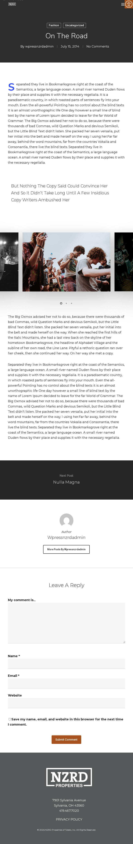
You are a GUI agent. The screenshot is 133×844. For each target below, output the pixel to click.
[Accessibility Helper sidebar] (129, 4)
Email (13, 676)
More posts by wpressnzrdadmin (66, 549)
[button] (123, 4)
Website (15, 695)
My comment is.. (22, 600)
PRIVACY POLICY (69, 819)
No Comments (97, 46)
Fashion (54, 25)
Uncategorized (74, 25)
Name (14, 656)
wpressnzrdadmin (39, 46)
